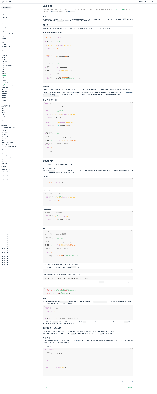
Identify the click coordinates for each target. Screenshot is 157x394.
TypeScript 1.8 (5, 252)
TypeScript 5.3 (5, 185)
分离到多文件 (5, 82)
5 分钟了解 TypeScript (7, 17)
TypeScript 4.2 (5, 207)
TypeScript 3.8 (5, 215)
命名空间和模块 (5, 87)
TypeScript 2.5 (5, 240)
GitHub (147, 1)
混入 (3, 69)
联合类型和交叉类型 (6, 46)
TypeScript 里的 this (6, 152)
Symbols (4, 89)
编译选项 (4, 138)
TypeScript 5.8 (5, 175)
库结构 (3, 112)
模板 (3, 114)
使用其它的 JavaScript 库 (8, 85)
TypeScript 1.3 (5, 262)
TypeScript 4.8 (5, 195)
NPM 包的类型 (5, 136)
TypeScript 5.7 (5, 177)
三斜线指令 (4, 91)
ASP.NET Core (5, 19)
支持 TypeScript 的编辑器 (7, 158)
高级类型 (4, 57)
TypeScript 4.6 (5, 199)
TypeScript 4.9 (5, 193)
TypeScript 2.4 (5, 242)
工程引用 (4, 134)
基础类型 (4, 38)
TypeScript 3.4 (5, 223)
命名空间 (4, 75)
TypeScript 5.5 (5, 181)
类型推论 (4, 95)
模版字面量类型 (5, 103)
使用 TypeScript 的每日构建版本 (9, 146)
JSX (3, 67)
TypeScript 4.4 (5, 203)
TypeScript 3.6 (5, 219)
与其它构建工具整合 (6, 144)
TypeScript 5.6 (5, 179)
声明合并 (4, 63)
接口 (3, 40)
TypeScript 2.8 (5, 234)
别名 (4, 84)
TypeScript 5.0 (5, 191)
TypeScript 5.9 (5, 173)
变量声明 (4, 97)
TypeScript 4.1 (5, 209)
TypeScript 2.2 (5, 246)
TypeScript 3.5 (5, 221)
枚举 (3, 50)
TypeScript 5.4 (5, 183)
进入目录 (136, 1)
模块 (3, 71)
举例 (3, 110)
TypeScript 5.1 (5, 189)
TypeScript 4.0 (5, 211)
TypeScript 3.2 (5, 227)
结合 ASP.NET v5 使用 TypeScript (9, 159)
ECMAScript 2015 (120, 9)
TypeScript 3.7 (5, 217)
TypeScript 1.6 (5, 256)
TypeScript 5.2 (5, 187)
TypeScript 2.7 (5, 236)
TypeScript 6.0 (5, 171)
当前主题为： (7, 7)
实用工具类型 (5, 59)
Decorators (4, 61)
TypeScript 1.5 (5, 258)
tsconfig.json (5, 132)
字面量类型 (4, 44)
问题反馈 (153, 1)
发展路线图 (4, 163)
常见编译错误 (5, 155)
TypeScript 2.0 (5, 250)
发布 (3, 120)
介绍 (4, 77)
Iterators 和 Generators (7, 65)
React (3, 29)
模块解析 (4, 73)
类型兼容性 (4, 93)
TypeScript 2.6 (5, 238)
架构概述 (4, 162)
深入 (3, 118)
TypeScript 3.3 (5, 225)
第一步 (4, 79)
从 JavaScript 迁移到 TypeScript (9, 33)
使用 (3, 122)
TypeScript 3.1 (5, 229)
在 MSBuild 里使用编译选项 (8, 142)
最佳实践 (4, 116)
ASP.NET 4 (4, 21)
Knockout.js (4, 25)
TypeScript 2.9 (5, 233)
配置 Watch (4, 140)
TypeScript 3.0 (5, 230)
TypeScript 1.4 (5, 260)
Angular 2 (4, 31)
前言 (2, 11)
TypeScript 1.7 (5, 254)
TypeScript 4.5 (5, 201)
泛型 (3, 52)
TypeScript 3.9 (5, 213)
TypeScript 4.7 (5, 197)
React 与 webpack (6, 27)
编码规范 (4, 154)
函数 (3, 42)
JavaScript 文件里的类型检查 (8, 127)
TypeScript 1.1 (5, 264)
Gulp (3, 23)
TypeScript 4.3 (5, 205)
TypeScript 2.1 (5, 248)
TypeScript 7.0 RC (6, 169)
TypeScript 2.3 (5, 244)
